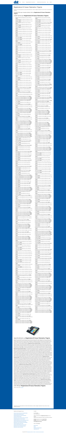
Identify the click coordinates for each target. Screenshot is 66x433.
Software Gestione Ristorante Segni (19, 414)
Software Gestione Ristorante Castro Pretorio (20, 424)
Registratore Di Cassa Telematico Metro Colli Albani (21, 417)
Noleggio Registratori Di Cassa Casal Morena (20, 415)
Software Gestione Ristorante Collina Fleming (20, 421)
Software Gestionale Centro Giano (18, 423)
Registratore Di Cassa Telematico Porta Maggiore (20, 422)
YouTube (22, 387)
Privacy (35, 426)
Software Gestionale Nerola (17, 416)
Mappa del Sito (36, 425)
